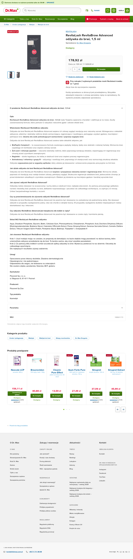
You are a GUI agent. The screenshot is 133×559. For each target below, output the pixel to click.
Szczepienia (63, 19)
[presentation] (17, 360)
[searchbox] (51, 10)
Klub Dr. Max (37, 19)
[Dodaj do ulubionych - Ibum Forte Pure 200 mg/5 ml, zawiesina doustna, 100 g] (84, 356)
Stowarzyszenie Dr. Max (18, 457)
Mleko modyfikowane (77, 513)
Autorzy (72, 465)
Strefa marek (14, 469)
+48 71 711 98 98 (35, 552)
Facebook (102, 473)
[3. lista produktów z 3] (69, 409)
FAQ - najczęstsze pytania (48, 469)
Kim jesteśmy (14, 454)
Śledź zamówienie (46, 465)
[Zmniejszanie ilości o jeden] (70, 69)
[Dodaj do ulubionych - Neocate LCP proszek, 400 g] (24, 356)
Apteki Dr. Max (45, 490)
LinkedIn (102, 481)
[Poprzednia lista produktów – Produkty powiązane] (117, 409)
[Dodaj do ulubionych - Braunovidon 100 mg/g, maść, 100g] (44, 356)
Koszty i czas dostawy (47, 457)
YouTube (102, 477)
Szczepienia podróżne (17, 480)
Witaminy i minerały (76, 509)
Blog (72, 19)
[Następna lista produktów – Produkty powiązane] (123, 409)
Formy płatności (45, 461)
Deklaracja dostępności (48, 503)
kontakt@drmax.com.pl (14, 552)
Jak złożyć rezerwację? (47, 482)
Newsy (72, 454)
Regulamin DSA (45, 528)
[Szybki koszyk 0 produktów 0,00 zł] (127, 10)
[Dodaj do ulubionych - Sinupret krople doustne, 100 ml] (103, 356)
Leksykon (73, 461)
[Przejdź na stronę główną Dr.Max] (11, 10)
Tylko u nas (24, 19)
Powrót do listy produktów (19, 425)
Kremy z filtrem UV (76, 524)
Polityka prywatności (47, 507)
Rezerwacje (50, 19)
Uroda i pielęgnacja (16, 338)
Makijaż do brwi (44, 338)
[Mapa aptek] (87, 10)
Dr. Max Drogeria (84, 43)
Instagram (102, 469)
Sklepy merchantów (63, 338)
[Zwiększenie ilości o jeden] (79, 69)
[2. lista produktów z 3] (66, 409)
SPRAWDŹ (50, 2)
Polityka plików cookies (48, 511)
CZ (121, 552)
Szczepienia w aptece (17, 476)
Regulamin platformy (47, 524)
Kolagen (72, 521)
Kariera (12, 465)
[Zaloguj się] (113, 10)
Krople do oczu (75, 528)
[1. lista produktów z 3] (63, 409)
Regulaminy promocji (47, 532)
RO (126, 552)
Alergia (72, 517)
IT (129, 552)
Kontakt (102, 454)
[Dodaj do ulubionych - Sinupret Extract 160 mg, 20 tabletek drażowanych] (123, 356)
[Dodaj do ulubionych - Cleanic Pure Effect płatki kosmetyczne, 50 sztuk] (64, 356)
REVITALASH (71, 31)
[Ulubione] (107, 10)
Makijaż (31, 338)
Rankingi (72, 457)
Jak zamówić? (44, 454)
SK (123, 552)
